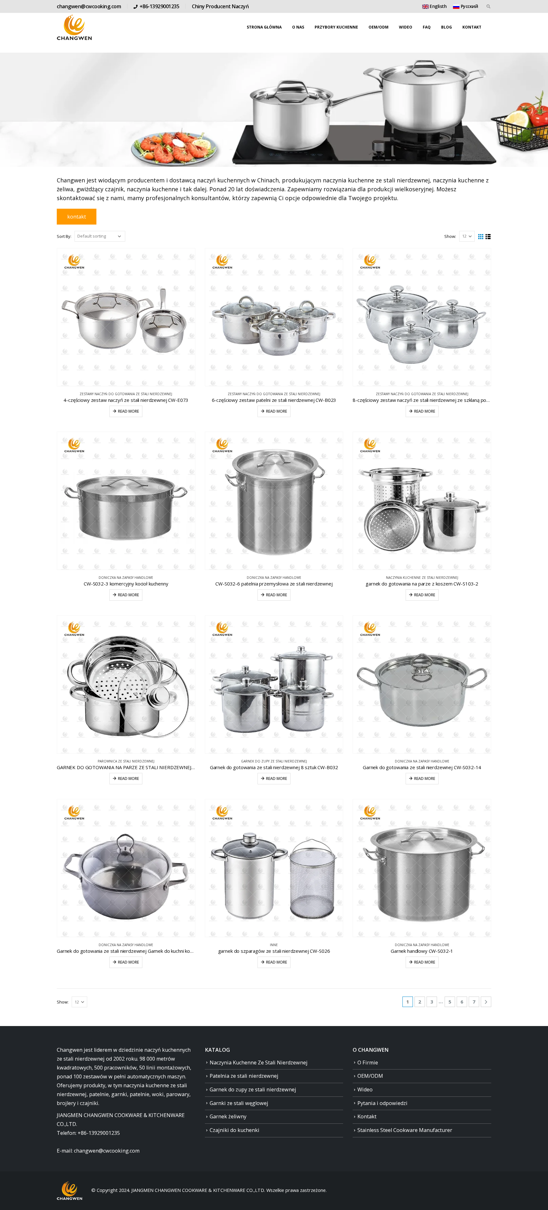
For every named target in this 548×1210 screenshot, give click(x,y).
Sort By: (64, 236)
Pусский (469, 6)
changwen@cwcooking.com (89, 6)
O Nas (298, 27)
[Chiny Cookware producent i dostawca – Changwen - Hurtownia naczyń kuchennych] (74, 27)
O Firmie (367, 1062)
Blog (446, 27)
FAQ (427, 27)
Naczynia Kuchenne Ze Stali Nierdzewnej (422, 577)
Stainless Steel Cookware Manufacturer (404, 1130)
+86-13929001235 (159, 6)
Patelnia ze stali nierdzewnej (244, 1075)
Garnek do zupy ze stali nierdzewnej (274, 761)
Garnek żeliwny (228, 1116)
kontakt (76, 216)
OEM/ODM (378, 27)
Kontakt (471, 27)
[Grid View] (481, 237)
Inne (274, 945)
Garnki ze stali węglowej (239, 1103)
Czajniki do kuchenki (234, 1130)
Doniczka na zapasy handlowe (126, 577)
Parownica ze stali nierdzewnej (126, 761)
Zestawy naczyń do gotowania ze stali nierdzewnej (126, 394)
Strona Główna (264, 27)
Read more (128, 411)
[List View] (488, 237)
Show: (450, 236)
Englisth (438, 6)
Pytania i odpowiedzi (382, 1103)
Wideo (405, 27)
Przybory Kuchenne (336, 27)
